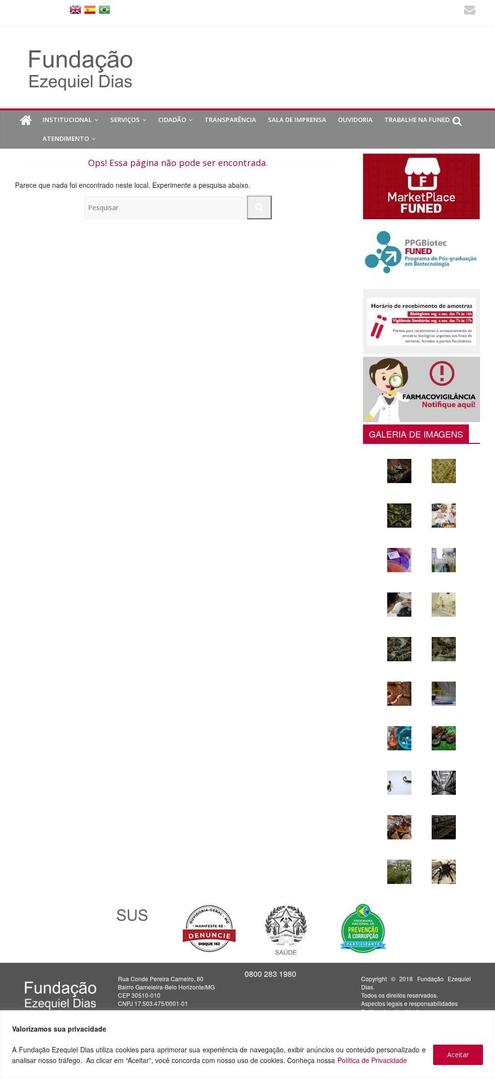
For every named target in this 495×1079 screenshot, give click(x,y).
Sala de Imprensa (297, 119)
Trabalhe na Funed (417, 119)
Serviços (125, 119)
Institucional (67, 119)
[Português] (104, 8)
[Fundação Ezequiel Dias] (26, 120)
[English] (75, 8)
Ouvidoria (355, 119)
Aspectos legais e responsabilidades (409, 1003)
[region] (247, 1044)
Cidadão (172, 119)
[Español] (90, 8)
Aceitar (458, 1054)
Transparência (230, 119)
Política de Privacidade (372, 1060)
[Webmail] (469, 10)
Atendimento (66, 138)
